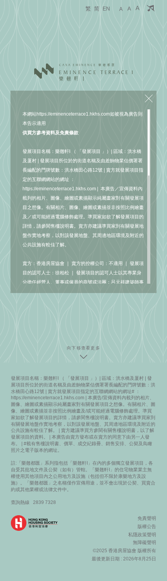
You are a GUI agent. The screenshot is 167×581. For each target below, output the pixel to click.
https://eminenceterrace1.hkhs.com (73, 114)
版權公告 (146, 526)
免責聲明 (146, 518)
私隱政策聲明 (142, 534)
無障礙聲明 (144, 542)
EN (106, 8)
